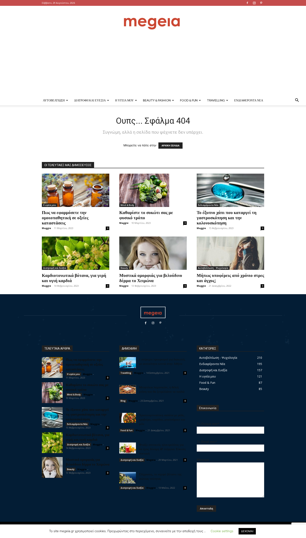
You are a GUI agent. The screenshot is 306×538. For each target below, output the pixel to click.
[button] (297, 101)
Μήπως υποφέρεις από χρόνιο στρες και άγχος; (230, 277)
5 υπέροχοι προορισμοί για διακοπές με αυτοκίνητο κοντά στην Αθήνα (162, 361)
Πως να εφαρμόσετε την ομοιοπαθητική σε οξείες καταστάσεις (65, 217)
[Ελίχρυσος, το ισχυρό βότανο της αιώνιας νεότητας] (127, 477)
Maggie (46, 228)
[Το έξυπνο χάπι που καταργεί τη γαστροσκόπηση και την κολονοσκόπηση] (230, 190)
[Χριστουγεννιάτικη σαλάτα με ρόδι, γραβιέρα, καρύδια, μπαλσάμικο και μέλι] (127, 418)
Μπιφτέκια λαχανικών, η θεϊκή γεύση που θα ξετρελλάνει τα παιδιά (161, 389)
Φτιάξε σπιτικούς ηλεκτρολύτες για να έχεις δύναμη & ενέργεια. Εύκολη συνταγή (162, 448)
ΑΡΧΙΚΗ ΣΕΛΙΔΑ (170, 145)
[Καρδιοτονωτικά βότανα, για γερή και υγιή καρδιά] (75, 253)
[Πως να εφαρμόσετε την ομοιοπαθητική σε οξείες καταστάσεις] (75, 190)
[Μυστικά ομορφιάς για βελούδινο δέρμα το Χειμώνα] (153, 253)
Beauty (124, 268)
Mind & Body (127, 205)
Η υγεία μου (124, 100)
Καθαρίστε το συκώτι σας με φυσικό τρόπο (146, 214)
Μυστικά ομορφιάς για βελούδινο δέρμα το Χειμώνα (150, 277)
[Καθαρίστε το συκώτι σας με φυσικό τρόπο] (153, 190)
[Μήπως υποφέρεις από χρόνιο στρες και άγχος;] (230, 253)
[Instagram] (254, 3)
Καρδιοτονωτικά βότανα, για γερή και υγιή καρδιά (74, 277)
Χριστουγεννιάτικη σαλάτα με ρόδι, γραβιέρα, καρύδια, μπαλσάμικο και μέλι (162, 419)
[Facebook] (247, 3)
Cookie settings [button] (222, 531)
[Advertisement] (153, 64)
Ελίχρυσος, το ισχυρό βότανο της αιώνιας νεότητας (160, 476)
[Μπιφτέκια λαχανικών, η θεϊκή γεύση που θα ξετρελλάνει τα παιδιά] (127, 389)
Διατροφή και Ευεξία (90, 100)
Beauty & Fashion (157, 100)
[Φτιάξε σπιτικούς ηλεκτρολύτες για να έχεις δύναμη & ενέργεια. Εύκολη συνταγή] (127, 448)
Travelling (216, 100)
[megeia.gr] (153, 19)
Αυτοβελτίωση (54, 100)
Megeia (150, 459)
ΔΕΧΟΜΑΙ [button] (247, 531)
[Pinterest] (261, 3)
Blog (123, 400)
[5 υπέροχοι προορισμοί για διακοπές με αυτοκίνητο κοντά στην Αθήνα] (127, 362)
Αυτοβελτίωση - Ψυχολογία (213, 268)
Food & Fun (189, 100)
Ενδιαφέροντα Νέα (248, 100)
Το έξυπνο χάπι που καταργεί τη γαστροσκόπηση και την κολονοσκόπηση (226, 217)
